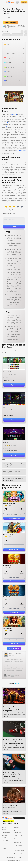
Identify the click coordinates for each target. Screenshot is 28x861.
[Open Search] (17, 2)
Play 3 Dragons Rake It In (14, 518)
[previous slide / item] (5, 96)
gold (7, 126)
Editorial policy (22, 26)
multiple (13, 136)
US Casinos (5, 840)
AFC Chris (9, 18)
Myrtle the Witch (21, 150)
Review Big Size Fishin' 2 (14, 546)
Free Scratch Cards (19, 850)
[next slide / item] (22, 96)
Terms (15, 845)
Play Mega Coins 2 (14, 581)
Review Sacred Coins (14, 639)
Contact (17, 675)
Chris (9, 675)
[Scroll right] (25, 31)
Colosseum (19, 139)
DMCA (15, 847)
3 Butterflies (22, 152)
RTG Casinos (5, 843)
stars (17, 197)
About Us (16, 827)
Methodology (6, 27)
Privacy (20, 845)
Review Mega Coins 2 (14, 577)
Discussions (17, 839)
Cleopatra (12, 152)
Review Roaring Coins (14, 608)
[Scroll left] (22, 31)
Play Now (14, 385)
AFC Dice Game (18, 853)
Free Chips (14, 114)
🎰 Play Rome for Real (10, 22)
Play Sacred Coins (14, 643)
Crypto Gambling (6, 832)
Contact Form (17, 842)
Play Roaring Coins (14, 612)
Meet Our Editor (18, 835)
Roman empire (11, 123)
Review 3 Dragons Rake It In (14, 514)
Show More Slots (14, 648)
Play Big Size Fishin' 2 (14, 549)
